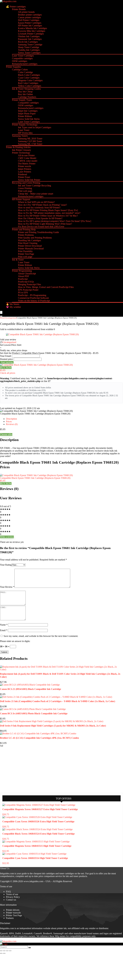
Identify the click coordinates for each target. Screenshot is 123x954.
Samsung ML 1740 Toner (30, 144)
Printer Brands (19, 9)
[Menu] (1, 312)
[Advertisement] (22, 769)
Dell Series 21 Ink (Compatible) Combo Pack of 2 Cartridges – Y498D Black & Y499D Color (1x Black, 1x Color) (57, 701)
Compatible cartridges (22, 58)
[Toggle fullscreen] (4, 950)
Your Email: (5, 356)
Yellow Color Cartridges (29, 86)
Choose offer (6, 434)
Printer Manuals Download (31, 248)
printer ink (62, 928)
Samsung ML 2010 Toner (30, 138)
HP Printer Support (21, 199)
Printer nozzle (24, 166)
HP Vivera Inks (25, 133)
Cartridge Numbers (27, 97)
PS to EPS (23, 292)
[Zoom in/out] (1, 950)
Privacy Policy (13, 897)
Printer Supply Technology (25, 124)
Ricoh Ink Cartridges (28, 42)
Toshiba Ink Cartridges (29, 50)
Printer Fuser (24, 177)
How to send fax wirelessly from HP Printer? (39, 207)
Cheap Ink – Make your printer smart (35, 193)
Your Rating (6, 564)
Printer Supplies (13, 67)
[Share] (7, 950)
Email (3, 630)
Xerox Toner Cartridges (29, 52)
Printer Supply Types (22, 100)
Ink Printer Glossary (21, 150)
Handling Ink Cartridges (29, 240)
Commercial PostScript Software (33, 298)
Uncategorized (11, 318)
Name (4, 624)
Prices (9, 421)
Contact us (11, 899)
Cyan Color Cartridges (28, 77)
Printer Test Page (26, 254)
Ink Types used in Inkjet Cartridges (34, 127)
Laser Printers (24, 171)
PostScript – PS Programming (32, 295)
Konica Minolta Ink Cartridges (32, 28)
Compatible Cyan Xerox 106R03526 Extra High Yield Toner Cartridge (38, 821)
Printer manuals (13, 912)
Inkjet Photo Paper (27, 113)
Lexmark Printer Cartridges (31, 33)
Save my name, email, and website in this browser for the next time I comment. (41, 636)
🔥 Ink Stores (12, 304)
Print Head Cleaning (27, 243)
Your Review (7, 587)
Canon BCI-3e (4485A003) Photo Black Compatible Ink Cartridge (34, 713)
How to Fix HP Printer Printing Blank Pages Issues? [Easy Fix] (48, 210)
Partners (10, 918)
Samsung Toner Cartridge (30, 44)
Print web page (25, 191)
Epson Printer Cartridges (29, 23)
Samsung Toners (20, 136)
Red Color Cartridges (28, 83)
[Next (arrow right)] (4, 953)
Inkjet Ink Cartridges (28, 111)
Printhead (22, 174)
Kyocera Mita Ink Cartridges (31, 31)
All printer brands (26, 12)
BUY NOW (6, 367)
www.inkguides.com (33, 881)
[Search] (1, 316)
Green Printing (25, 188)
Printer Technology (21, 152)
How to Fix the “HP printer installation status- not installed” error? (49, 213)
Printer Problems (26, 235)
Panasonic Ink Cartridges (30, 39)
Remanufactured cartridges (24, 64)
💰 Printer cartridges (16, 6)
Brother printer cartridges (30, 14)
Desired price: (6, 359)
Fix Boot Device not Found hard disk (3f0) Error (41, 226)
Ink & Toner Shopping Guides (26, 89)
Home (2, 318)
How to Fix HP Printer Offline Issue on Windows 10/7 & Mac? (48, 215)
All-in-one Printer (26, 155)
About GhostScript (27, 273)
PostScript (23, 279)
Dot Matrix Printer (26, 163)
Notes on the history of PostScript (34, 300)
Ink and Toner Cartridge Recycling (34, 185)
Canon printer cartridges (29, 17)
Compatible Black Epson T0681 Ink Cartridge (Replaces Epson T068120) (35, 478)
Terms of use (12, 894)
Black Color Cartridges (29, 75)
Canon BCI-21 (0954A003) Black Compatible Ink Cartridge (30, 689)
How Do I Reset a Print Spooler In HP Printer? (40, 218)
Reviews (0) (12, 424)
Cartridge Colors (20, 69)
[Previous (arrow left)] (1, 953)
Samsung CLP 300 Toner (30, 141)
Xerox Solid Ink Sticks (29, 119)
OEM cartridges (19, 61)
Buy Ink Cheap (25, 91)
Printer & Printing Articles (18, 147)
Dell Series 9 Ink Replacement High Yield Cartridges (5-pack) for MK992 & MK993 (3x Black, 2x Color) (53, 725)
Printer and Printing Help (24, 229)
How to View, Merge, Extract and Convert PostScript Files (46, 287)
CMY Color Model (27, 158)
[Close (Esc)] (10, 950)
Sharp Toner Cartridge (28, 47)
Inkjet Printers (24, 169)
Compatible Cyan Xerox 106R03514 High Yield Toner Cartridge (35, 858)
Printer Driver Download (30, 246)
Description (11, 418)
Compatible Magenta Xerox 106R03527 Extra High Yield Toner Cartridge (40, 809)
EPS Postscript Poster (28, 290)
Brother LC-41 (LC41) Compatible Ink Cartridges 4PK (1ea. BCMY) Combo (39, 738)
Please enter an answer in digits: (15, 641)
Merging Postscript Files (29, 284)
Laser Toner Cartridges (23, 55)
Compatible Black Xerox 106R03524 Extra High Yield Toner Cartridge (38, 833)
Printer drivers (12, 910)
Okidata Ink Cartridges (29, 36)
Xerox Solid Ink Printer (29, 180)
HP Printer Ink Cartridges (30, 25)
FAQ (8, 891)
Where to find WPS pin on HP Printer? (36, 202)
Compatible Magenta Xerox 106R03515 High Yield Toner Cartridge (36, 846)
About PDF (23, 276)
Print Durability (25, 251)
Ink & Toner (18, 259)
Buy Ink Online (25, 94)
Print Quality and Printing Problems (35, 237)
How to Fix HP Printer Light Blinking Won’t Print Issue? (45, 224)
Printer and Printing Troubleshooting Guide (38, 232)
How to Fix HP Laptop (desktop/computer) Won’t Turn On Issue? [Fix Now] (54, 221)
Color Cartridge (25, 72)
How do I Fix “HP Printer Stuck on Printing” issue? (42, 205)
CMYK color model (27, 161)
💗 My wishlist (13, 307)
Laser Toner (23, 130)
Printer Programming (22, 271)
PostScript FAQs (26, 281)
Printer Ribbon (25, 116)
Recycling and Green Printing (26, 183)
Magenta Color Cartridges (30, 80)
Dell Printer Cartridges (28, 20)
